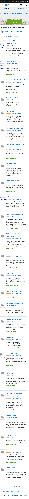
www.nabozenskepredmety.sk (14, 56)
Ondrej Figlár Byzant (12, 97)
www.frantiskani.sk (11, 388)
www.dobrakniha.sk (11, 268)
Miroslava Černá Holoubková (14, 128)
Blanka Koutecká (11, 337)
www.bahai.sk (10, 430)
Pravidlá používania (6, 493)
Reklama (8, 491)
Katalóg (3, 491)
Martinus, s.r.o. (10, 450)
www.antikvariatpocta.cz (13, 285)
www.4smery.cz (10, 191)
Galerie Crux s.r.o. (11, 163)
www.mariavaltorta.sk (12, 156)
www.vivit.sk (9, 248)
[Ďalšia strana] (19, 486)
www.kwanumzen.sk (11, 92)
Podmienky (13, 491)
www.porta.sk (10, 365)
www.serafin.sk (10, 385)
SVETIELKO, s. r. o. (11, 43)
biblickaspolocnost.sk (12, 228)
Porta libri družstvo (11, 353)
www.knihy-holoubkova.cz (13, 139)
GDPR (17, 491)
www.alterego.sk (11, 331)
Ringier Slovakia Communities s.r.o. (15, 495)
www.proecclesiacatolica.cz (14, 348)
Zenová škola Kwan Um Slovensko (16, 80)
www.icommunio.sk (11, 209)
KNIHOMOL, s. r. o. (11, 435)
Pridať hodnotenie (16, 45)
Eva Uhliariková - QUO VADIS (14, 291)
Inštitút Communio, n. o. (12, 197)
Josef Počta (9, 273)
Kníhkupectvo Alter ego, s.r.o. (14, 319)
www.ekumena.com (11, 480)
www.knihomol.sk (11, 444)
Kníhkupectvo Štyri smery (13, 180)
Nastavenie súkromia (19, 493)
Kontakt (12, 493)
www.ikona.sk (10, 74)
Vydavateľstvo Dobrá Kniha (14, 254)
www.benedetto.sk (11, 410)
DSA (20, 491)
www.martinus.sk (11, 462)
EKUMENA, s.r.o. (10, 467)
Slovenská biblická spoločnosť (14, 214)
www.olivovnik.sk (11, 158)
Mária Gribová (10, 111)
